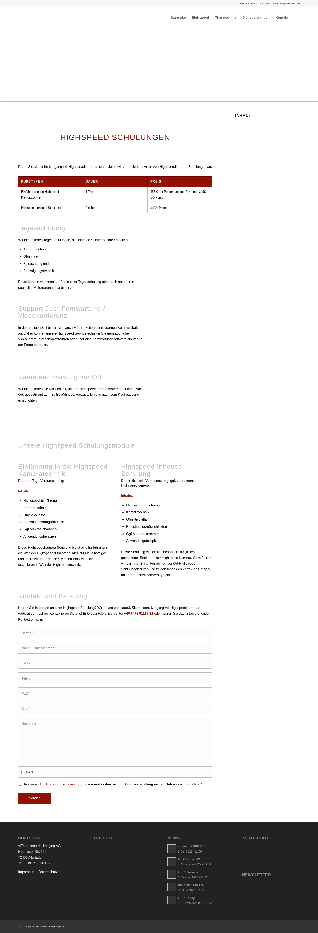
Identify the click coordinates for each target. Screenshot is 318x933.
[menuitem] (178, 17)
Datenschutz (48, 872)
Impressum (27, 872)
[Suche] (295, 17)
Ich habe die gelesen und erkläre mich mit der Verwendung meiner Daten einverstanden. (113, 784)
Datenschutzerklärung (62, 784)
